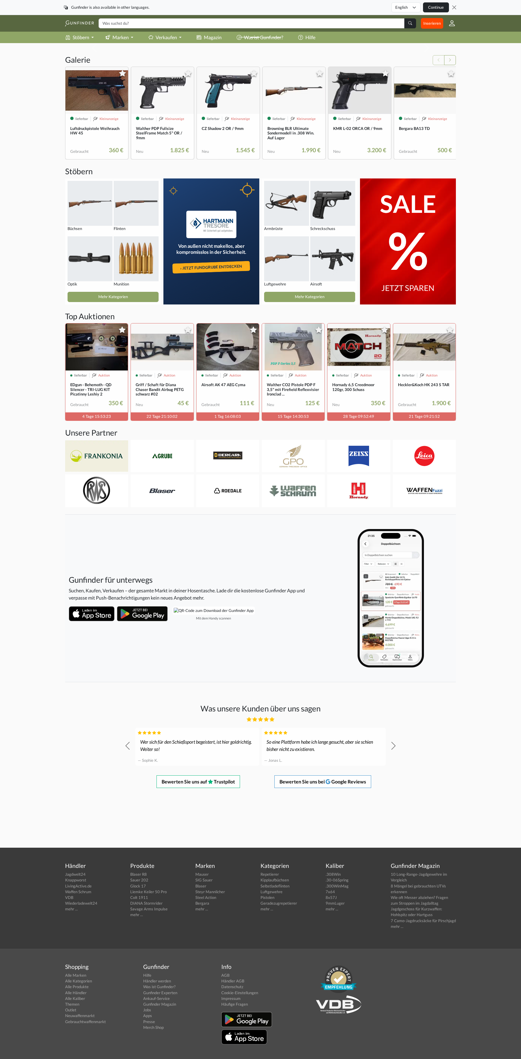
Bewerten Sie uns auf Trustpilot (198, 781)
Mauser (202, 874)
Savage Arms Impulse (149, 908)
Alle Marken (75, 975)
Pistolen (267, 897)
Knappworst (75, 880)
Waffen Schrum (78, 891)
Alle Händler (76, 992)
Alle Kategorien (78, 981)
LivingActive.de (78, 886)
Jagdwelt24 (75, 874)
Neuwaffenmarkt (80, 1015)
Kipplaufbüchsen (274, 880)
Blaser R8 (138, 874)
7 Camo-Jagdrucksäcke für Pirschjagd (423, 920)
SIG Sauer (204, 880)
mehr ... (71, 908)
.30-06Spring (337, 880)
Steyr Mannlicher (210, 891)
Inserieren (432, 23)
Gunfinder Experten (160, 992)
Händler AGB (232, 981)
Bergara (202, 903)
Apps (147, 1015)
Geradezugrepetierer (278, 903)
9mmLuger (335, 903)
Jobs (147, 1009)
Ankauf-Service (156, 998)
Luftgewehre (271, 891)
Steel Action (205, 897)
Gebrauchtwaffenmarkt (85, 1021)
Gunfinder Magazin (159, 1004)
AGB (225, 975)
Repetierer (269, 874)
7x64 (330, 891)
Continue (436, 7)
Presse (149, 1021)
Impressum (231, 998)
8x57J (331, 897)
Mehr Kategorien (113, 296)
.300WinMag (337, 886)
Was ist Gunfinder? (159, 986)
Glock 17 (138, 886)
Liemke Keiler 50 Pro (148, 891)
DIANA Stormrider (146, 903)
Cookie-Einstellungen (239, 992)
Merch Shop (153, 1027)
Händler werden (157, 981)
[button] (449, 23)
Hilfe (147, 975)
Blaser (200, 886)
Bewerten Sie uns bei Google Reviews (322, 781)
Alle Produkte (77, 986)
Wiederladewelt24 (81, 903)
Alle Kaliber (75, 998)
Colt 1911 (139, 897)
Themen (72, 1004)
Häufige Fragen (234, 1004)
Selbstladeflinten (274, 886)
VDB (69, 897)
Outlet (70, 1009)
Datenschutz (232, 986)
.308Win (333, 874)
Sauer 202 (139, 880)
